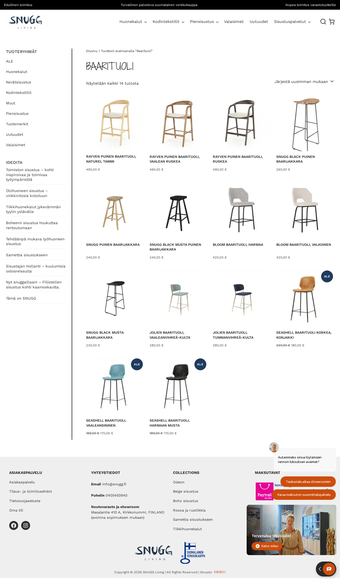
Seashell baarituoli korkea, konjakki (304, 334)
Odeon (178, 482)
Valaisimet (15, 145)
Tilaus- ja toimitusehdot (30, 491)
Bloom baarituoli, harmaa (238, 245)
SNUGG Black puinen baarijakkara (295, 159)
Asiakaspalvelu (22, 482)
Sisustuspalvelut (290, 21)
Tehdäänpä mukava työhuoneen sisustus (35, 241)
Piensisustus (202, 21)
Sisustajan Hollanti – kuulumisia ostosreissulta (35, 268)
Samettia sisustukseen (27, 255)
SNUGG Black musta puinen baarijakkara (175, 247)
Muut (10, 103)
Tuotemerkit (17, 124)
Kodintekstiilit (166, 21)
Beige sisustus (185, 491)
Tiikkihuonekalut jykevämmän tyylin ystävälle (33, 209)
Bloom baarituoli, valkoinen (303, 245)
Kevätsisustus (18, 82)
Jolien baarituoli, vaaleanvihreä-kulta (170, 334)
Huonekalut (130, 21)
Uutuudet (14, 134)
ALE (9, 61)
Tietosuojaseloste (24, 501)
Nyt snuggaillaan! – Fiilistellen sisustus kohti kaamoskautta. (33, 284)
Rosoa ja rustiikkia (189, 510)
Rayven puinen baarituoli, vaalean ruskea (175, 159)
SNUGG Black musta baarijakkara (105, 334)
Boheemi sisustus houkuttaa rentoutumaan (32, 225)
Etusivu (92, 51)
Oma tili (16, 510)
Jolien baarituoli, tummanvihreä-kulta (233, 334)
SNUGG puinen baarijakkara (113, 245)
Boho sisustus (185, 501)
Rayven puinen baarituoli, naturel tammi (111, 158)
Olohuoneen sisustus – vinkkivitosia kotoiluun (27, 193)
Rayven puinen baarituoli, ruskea (238, 159)
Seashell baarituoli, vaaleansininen (106, 422)
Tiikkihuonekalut (187, 529)
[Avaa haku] (323, 22)
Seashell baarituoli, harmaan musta (170, 422)
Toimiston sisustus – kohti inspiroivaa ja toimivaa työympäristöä (30, 175)
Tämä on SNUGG (21, 298)
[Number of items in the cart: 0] (331, 21)
